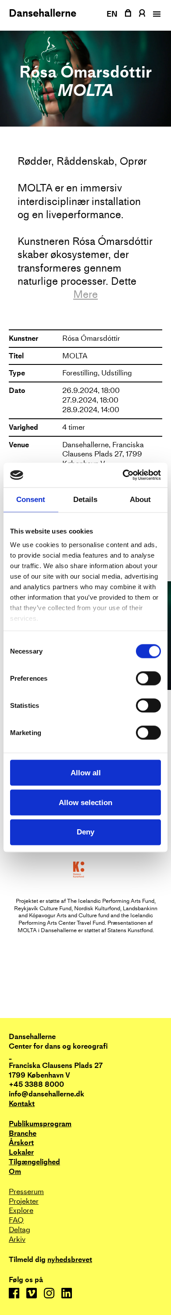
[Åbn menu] (156, 14)
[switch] (148, 678)
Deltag (19, 1229)
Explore (21, 1210)
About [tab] (140, 499)
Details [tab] (85, 499)
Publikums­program (40, 1123)
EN (112, 14)
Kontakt (22, 1103)
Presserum (26, 1191)
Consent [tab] (30, 499)
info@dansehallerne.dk (46, 1094)
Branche (22, 1133)
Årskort (21, 1142)
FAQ (16, 1220)
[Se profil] (142, 13)
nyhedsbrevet (69, 1260)
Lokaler (21, 1152)
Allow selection (85, 802)
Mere (85, 294)
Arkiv (17, 1239)
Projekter (24, 1201)
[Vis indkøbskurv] (128, 13)
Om (15, 1171)
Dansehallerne (42, 13)
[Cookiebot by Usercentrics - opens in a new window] (123, 475)
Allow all (86, 772)
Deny (85, 832)
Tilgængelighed (34, 1161)
